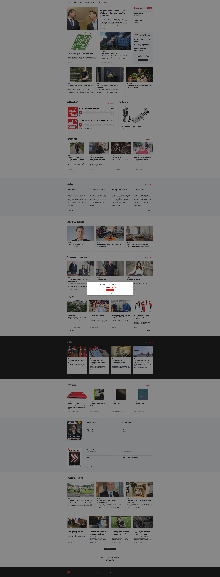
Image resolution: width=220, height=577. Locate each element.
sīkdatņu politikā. (114, 287)
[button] (110, 293)
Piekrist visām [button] (110, 290)
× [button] (131, 282)
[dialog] (110, 288)
